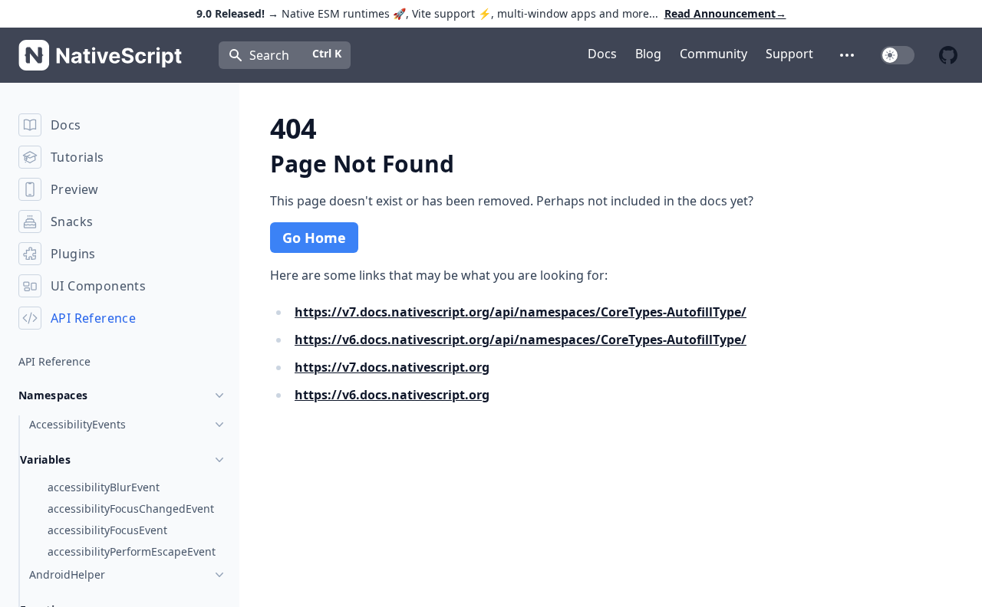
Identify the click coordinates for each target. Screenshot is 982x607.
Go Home (314, 237)
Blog (648, 53)
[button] (847, 55)
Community (713, 53)
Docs (602, 53)
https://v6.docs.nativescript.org (392, 394)
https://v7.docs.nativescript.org (392, 367)
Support (789, 53)
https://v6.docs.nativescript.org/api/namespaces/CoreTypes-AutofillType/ (520, 339)
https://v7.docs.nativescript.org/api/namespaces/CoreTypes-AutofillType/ (520, 312)
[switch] (897, 55)
